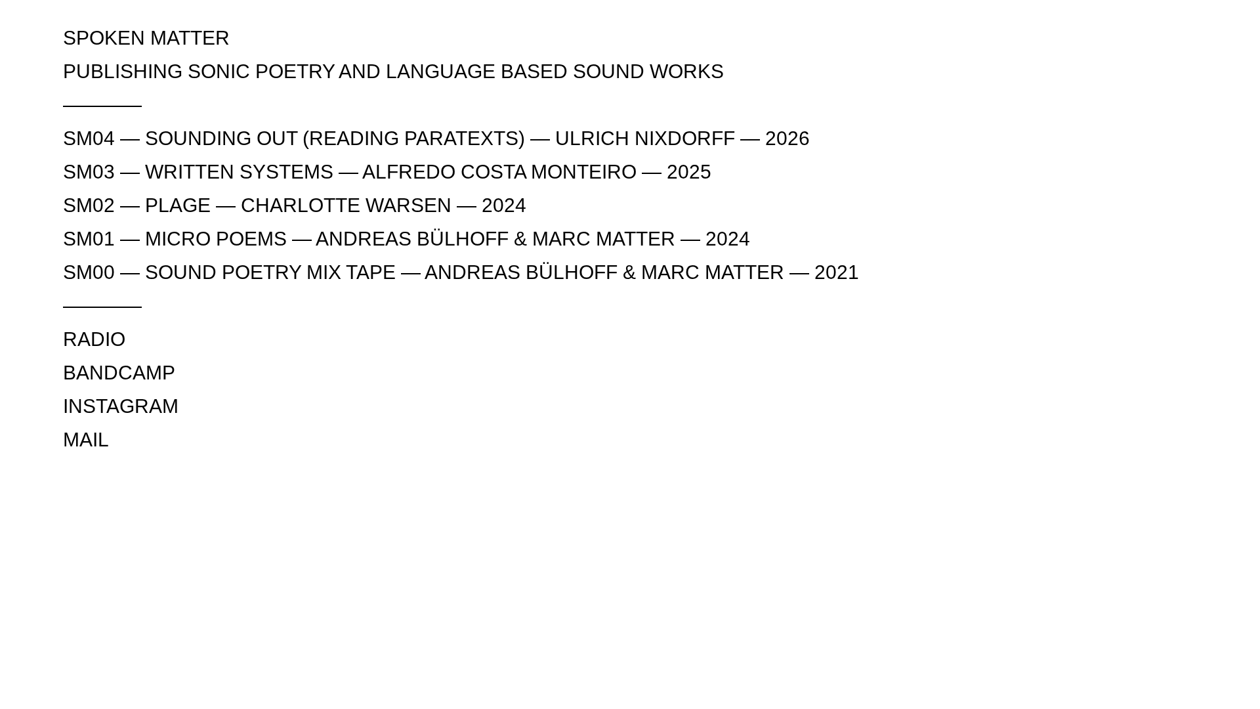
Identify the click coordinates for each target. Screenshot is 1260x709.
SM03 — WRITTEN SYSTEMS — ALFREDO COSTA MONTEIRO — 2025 (387, 172)
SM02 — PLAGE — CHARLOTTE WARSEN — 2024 (294, 205)
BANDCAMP (119, 372)
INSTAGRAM (120, 406)
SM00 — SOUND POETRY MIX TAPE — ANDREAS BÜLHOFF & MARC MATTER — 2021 (461, 272)
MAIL (86, 439)
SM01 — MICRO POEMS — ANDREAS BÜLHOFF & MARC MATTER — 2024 (406, 238)
